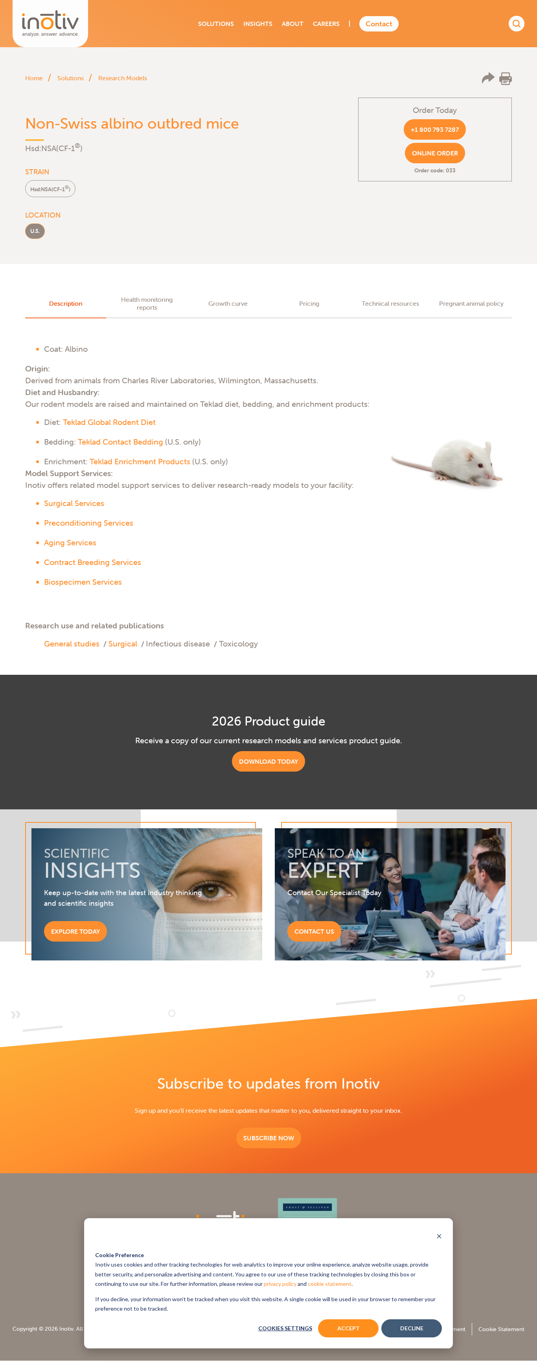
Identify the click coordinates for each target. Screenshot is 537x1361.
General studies (71, 643)
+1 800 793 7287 (435, 129)
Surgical (123, 643)
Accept (348, 1328)
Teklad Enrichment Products (140, 461)
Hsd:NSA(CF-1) (50, 188)
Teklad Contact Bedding (120, 442)
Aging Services (70, 542)
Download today (268, 761)
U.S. (35, 231)
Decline (411, 1328)
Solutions (70, 78)
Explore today (75, 931)
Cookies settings (285, 1328)
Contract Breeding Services (92, 562)
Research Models (122, 78)
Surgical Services (74, 503)
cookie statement (329, 1283)
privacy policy (280, 1283)
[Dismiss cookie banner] (439, 1237)
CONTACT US (314, 931)
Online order (435, 153)
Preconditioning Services (88, 523)
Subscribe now (268, 1138)
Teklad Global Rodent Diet (109, 422)
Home (34, 78)
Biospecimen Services (83, 582)
